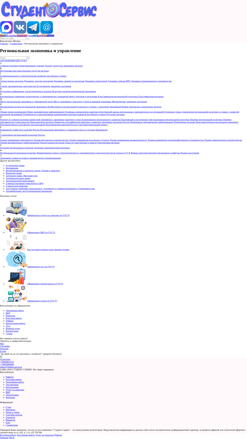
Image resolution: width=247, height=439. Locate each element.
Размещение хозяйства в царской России (20, 130)
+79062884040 (7, 364)
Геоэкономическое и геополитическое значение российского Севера (33, 76)
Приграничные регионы (42, 122)
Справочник (16, 43)
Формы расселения (189, 153)
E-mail (3, 351)
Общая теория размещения (13, 112)
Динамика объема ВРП (119, 81)
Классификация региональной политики (118, 96)
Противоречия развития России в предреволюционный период (77, 125)
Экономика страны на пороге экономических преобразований (30, 158)
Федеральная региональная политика (18, 153)
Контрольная (12, 387)
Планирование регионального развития (101, 119)
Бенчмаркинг (12, 168)
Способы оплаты (14, 415)
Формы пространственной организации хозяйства (155, 153)
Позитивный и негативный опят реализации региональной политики (155, 119)
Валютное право (14, 173)
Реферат (10, 321)
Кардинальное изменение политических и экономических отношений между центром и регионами (49, 96)
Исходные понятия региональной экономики (74, 91)
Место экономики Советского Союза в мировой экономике (82, 101)
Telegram (4, 349)
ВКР (8, 313)
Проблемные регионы (185, 122)
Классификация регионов (151, 96)
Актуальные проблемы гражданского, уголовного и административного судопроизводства (50, 188)
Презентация (12, 331)
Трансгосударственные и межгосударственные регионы (92, 142)
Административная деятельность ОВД (24, 183)
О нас (8, 407)
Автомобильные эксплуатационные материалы (29, 191)
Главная (4, 43)
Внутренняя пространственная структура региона (24, 71)
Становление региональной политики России (22, 135)
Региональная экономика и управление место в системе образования (73, 130)
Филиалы (10, 397)
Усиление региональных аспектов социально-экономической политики (35, 148)
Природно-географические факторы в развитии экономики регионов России (92, 122)
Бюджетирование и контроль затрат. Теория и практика (33, 170)
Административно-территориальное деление (22, 66)
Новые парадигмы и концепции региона (141, 107)
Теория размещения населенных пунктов (89, 140)
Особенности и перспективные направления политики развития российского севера (64, 114)
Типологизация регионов (52, 142)
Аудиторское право (15, 165)
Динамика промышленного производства (151, 81)
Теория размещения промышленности (129, 140)
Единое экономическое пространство (18, 86)
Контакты (10, 410)
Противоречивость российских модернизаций (23, 125)
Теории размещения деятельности (17, 140)
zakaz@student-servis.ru (11, 367)
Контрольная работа (15, 323)
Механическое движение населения (129, 101)
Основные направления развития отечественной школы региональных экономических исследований (114, 112)
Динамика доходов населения (38, 81)
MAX (11, 437)
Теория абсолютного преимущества (51, 140)
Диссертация (12, 384)
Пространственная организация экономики (217, 122)
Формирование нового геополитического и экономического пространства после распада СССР (84, 153)
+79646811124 (7, 362)
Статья (9, 333)
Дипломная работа (15, 310)
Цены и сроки (12, 412)
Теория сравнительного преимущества (223, 140)
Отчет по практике (15, 390)
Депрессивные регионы (12, 81)
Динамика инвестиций (96, 81)
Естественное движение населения (54, 86)
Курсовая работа (14, 318)
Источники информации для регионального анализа (26, 91)
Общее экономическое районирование (46, 112)
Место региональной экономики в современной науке (26, 101)
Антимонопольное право (18, 178)
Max (2, 343)
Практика (10, 315)
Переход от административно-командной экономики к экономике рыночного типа (40, 119)
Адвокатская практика (17, 186)
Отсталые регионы (115, 114)
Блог (8, 422)
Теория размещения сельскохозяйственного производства (176, 140)
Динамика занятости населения (69, 81)
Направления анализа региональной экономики (23, 107)
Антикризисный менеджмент (20, 181)
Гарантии (10, 417)
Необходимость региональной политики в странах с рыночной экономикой (84, 107)
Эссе (8, 326)
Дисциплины (12, 395)
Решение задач (13, 328)
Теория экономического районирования (19, 142)
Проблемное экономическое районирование (152, 122)
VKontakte (5, 346)
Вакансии (10, 420)
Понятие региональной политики (206, 119)
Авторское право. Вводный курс (22, 176)
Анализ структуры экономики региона (63, 66)
